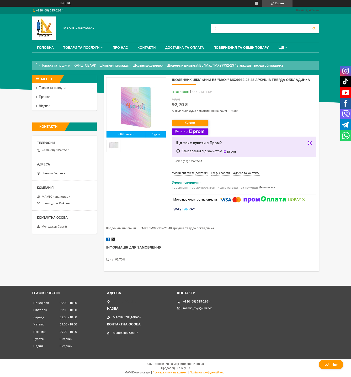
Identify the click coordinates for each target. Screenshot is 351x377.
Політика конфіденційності (208, 372)
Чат (335, 364)
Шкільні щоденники (148, 65)
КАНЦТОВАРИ (85, 65)
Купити (190, 123)
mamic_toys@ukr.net (56, 203)
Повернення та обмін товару (241, 47)
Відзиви (44, 106)
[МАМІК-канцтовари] (44, 28)
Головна (45, 47)
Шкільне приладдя (114, 65)
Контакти (147, 47)
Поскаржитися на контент (170, 372)
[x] (113, 240)
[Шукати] (314, 28)
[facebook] (108, 240)
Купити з (181, 131)
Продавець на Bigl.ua (175, 368)
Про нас (120, 47)
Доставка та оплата (184, 47)
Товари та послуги (81, 47)
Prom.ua (198, 364)
